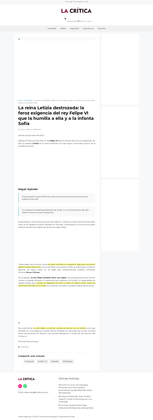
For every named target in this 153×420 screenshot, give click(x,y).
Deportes (101, 28)
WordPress (64, 417)
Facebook (29, 361)
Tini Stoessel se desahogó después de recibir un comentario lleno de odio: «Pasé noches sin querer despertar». (55, 211)
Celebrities (25, 347)
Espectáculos (88, 28)
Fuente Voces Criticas (28, 341)
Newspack (54, 417)
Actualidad (52, 28)
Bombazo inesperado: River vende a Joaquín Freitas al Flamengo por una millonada (75, 399)
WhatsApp (68, 361)
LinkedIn (55, 361)
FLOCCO (35, 417)
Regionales (74, 28)
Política (63, 28)
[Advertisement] (56, 164)
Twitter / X (42, 361)
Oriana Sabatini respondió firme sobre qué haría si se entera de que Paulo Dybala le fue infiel (55, 198)
